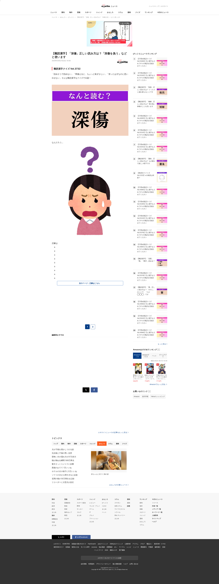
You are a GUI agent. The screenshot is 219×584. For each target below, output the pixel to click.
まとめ (54, 512)
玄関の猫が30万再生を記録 (63, 478)
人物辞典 (155, 515)
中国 (53, 522)
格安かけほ (75, 547)
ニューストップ (154, 6)
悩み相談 (102, 547)
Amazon (136, 396)
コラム (120, 12)
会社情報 (84, 564)
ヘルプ (154, 521)
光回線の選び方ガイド (79, 544)
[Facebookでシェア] (94, 389)
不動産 (150, 547)
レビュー (92, 503)
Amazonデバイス (145, 356)
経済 (53, 506)
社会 (53, 503)
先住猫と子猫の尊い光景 (62, 453)
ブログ (142, 544)
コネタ (104, 506)
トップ (55, 443)
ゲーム (91, 509)
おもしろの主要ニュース (118, 485)
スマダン (117, 503)
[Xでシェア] (86, 389)
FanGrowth (92, 544)
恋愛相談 (109, 547)
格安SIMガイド (59, 547)
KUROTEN (66, 544)
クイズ (137, 12)
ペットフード (98, 550)
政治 (53, 509)
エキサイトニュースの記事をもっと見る (112, 432)
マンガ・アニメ (94, 506)
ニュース (53, 12)
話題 (128, 506)
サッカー (80, 509)
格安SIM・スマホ (160, 544)
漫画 (129, 12)
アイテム (135, 544)
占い (115, 547)
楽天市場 (145, 396)
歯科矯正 (157, 547)
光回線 (67, 547)
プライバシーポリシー (103, 564)
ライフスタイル (120, 509)
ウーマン (122, 547)
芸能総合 (67, 503)
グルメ (91, 515)
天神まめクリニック (116, 544)
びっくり (105, 503)
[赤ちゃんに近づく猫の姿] (109, 460)
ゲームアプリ (162, 356)
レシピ (129, 547)
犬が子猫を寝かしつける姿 (63, 449)
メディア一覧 (156, 509)
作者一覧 (155, 506)
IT (90, 512)
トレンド (99, 12)
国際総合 (55, 519)
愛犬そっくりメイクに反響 (63, 464)
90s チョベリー (120, 515)
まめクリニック (103, 544)
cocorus (94, 547)
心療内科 (128, 544)
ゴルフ (79, 512)
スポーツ (88, 12)
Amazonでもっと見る (157, 384)
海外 (70, 12)
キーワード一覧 (157, 512)
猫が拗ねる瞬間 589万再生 (63, 460)
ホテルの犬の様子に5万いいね (64, 471)
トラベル (117, 512)
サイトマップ (156, 518)
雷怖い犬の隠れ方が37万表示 (64, 457)
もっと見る (162, 344)
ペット (154, 356)
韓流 (65, 515)
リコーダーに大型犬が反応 (63, 482)
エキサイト (164, 6)
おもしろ (110, 12)
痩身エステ (113, 550)
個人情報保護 (117, 564)
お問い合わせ (133, 564)
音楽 (65, 509)
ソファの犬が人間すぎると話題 (65, 475)
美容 (163, 547)
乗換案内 (143, 547)
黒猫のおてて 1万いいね (62, 467)
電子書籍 (122, 550)
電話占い (149, 544)
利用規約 (91, 564)
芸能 (78, 12)
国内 (63, 12)
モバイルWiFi (85, 547)
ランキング (149, 12)
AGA (106, 550)
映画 (65, 506)
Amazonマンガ (137, 356)
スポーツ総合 (81, 503)
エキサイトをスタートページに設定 (109, 558)
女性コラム (118, 506)
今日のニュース (163, 12)
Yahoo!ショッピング (158, 396)
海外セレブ (68, 512)
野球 (78, 506)
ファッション (93, 518)
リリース (155, 503)
